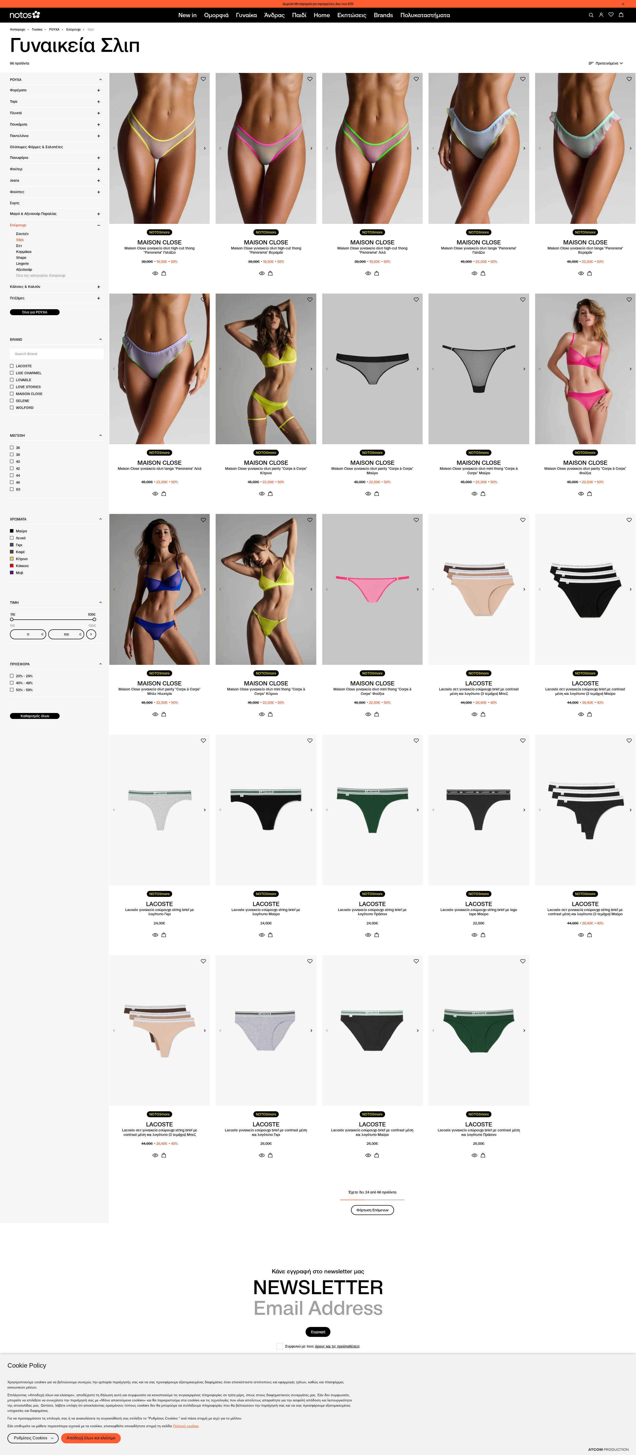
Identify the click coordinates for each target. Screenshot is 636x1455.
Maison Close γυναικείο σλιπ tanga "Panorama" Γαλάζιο (479, 250)
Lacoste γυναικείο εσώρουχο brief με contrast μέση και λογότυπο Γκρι (266, 1132)
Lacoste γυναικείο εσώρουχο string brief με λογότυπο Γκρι (159, 912)
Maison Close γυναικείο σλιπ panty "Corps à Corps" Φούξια (585, 471)
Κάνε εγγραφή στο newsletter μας (318, 1271)
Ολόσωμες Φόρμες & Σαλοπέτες (36, 147)
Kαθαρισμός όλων (35, 716)
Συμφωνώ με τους (322, 1346)
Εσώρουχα (73, 29)
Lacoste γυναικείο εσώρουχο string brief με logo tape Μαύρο (478, 912)
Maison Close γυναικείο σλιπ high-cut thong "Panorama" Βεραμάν (266, 250)
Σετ (19, 245)
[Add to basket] (163, 273)
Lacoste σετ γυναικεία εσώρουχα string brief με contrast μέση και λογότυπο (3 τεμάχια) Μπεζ (159, 1132)
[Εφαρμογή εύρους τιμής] (91, 634)
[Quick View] (155, 273)
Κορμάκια (23, 251)
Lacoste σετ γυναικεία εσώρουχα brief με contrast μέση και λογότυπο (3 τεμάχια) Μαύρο (585, 691)
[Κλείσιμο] (623, 4)
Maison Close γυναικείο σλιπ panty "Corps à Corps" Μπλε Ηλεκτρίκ (159, 691)
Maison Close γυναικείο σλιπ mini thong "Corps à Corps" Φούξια (372, 691)
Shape (21, 257)
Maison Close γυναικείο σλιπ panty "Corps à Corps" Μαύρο (372, 471)
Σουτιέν (22, 234)
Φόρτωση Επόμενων (373, 1210)
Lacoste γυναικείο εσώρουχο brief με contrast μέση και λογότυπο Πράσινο (479, 1132)
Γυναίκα (37, 29)
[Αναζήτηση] (591, 15)
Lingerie (22, 263)
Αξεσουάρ (24, 269)
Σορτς (15, 203)
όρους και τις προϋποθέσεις (337, 1346)
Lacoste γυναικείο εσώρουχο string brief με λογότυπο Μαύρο (266, 912)
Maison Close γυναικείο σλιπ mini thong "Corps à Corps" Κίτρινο (266, 691)
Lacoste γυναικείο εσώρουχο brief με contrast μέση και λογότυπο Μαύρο (372, 1132)
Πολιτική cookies (186, 1426)
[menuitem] (188, 15)
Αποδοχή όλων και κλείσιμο (91, 1438)
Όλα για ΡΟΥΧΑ (34, 312)
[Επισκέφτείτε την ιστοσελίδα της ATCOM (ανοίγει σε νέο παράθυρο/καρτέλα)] (608, 1449)
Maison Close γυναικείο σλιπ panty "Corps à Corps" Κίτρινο (266, 471)
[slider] (11, 619)
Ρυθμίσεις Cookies (30, 1438)
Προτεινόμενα (607, 63)
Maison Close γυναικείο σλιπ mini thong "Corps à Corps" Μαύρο (479, 471)
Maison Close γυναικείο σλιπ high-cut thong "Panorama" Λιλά (372, 250)
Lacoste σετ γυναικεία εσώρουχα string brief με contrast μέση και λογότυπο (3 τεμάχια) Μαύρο (585, 912)
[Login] (601, 15)
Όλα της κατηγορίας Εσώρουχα (40, 275)
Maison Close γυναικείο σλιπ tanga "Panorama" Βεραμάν (585, 250)
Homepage (17, 29)
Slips (20, 239)
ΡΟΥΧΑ (54, 29)
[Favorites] (611, 15)
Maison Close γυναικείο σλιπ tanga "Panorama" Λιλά (159, 469)
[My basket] (621, 15)
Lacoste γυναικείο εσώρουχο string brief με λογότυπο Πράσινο (372, 912)
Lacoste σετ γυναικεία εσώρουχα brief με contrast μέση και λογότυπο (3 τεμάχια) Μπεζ (479, 691)
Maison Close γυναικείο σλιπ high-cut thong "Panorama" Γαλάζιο (159, 250)
